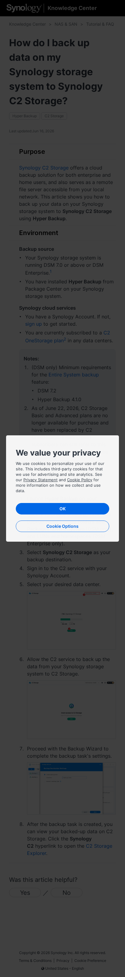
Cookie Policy (79, 479)
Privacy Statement (40, 479)
